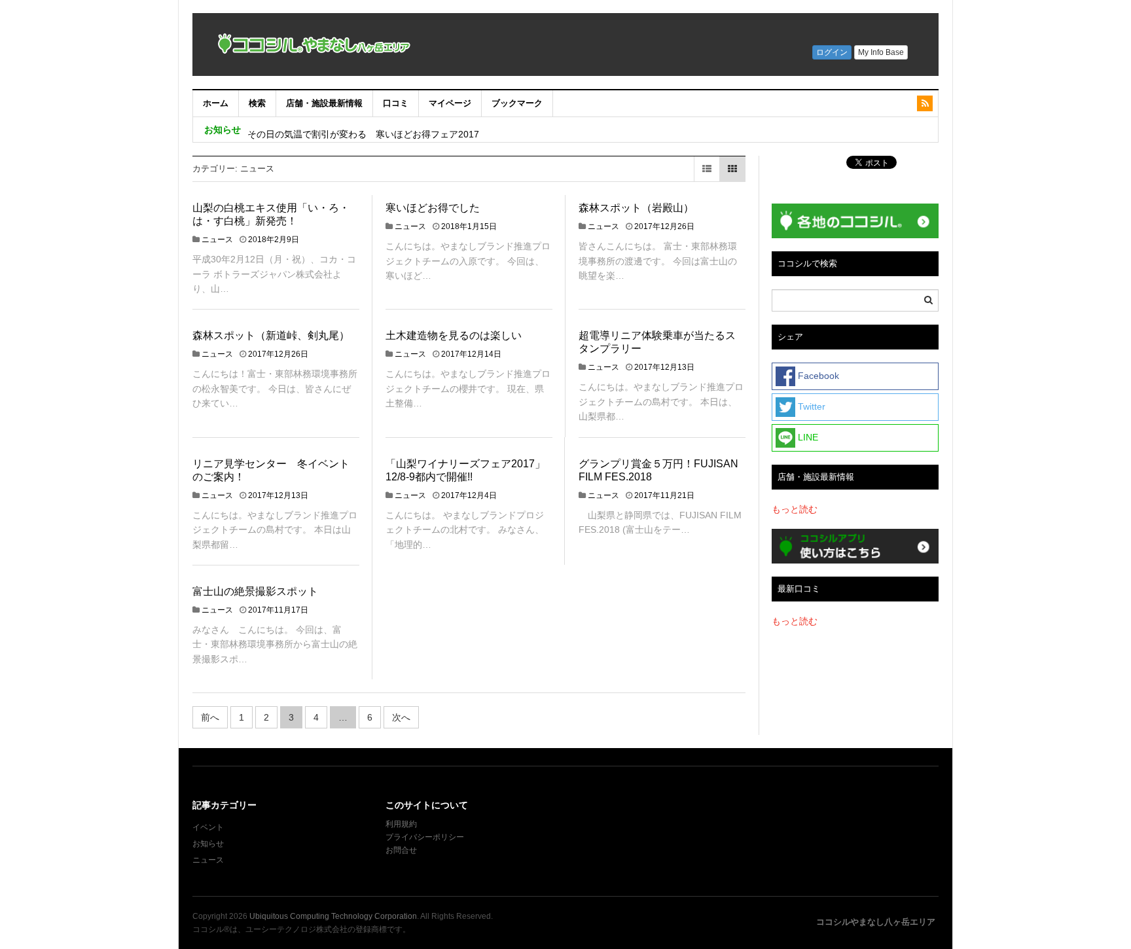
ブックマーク (517, 103)
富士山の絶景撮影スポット (255, 591)
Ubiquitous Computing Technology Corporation (333, 916)
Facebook (817, 375)
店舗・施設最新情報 (324, 103)
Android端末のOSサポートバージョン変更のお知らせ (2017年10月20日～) (404, 129)
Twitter (810, 406)
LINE (806, 437)
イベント (208, 827)
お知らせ (208, 843)
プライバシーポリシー (426, 837)
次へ (401, 717)
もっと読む (794, 509)
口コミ (395, 103)
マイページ (450, 103)
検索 (257, 103)
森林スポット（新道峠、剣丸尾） (271, 335)
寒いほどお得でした (433, 207)
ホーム (215, 103)
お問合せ (401, 850)
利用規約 (401, 824)
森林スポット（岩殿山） (636, 207)
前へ (210, 717)
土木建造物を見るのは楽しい (454, 335)
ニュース (217, 239)
